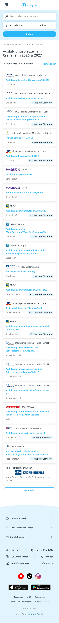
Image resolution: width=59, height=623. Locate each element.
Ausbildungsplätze (12, 44)
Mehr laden (29, 490)
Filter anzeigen (49, 63)
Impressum (18, 597)
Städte (26, 44)
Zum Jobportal (17, 537)
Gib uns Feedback (42, 601)
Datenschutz (40, 597)
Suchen (29, 34)
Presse (49, 563)
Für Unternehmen (19, 556)
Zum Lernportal (18, 518)
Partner (49, 556)
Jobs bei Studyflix (44, 550)
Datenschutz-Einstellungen (20, 601)
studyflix (32, 5)
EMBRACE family (35, 614)
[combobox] (46, 25)
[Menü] (6, 5)
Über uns (15, 550)
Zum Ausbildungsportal (22, 527)
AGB (29, 597)
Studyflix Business (20, 563)
